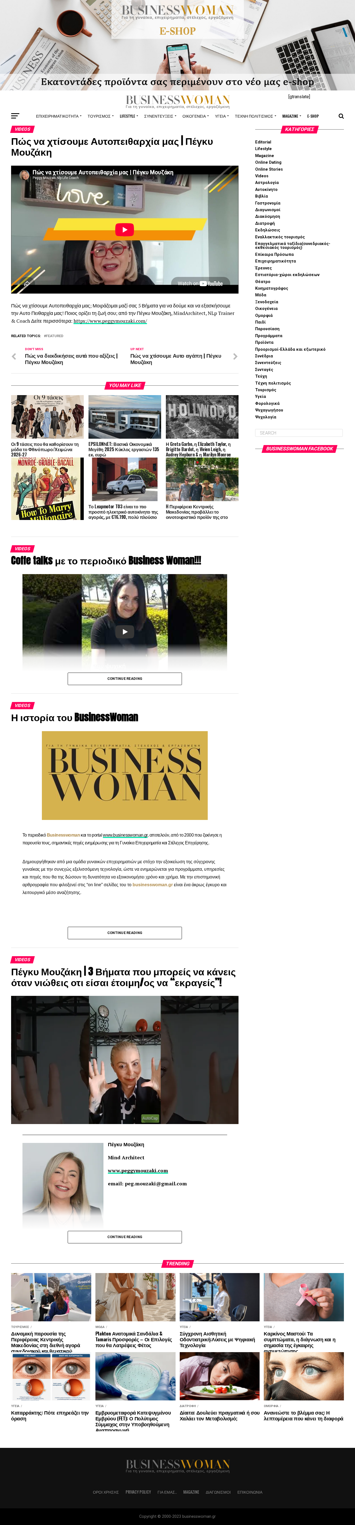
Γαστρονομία (267, 203)
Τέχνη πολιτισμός (254, 116)
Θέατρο (262, 281)
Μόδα (260, 295)
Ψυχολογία (265, 417)
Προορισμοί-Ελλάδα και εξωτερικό (290, 349)
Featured (54, 336)
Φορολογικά (267, 403)
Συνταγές (264, 369)
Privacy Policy (138, 1492)
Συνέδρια (264, 356)
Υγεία (220, 116)
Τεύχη (261, 376)
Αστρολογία (267, 182)
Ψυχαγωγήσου (269, 410)
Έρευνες (263, 268)
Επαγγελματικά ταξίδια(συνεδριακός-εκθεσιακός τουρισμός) (292, 245)
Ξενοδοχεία (266, 302)
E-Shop (313, 116)
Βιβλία (261, 196)
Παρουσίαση (267, 329)
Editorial (263, 142)
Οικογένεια (194, 116)
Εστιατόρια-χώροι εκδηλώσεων (287, 274)
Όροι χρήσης (106, 1492)
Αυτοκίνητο (266, 189)
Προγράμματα (268, 336)
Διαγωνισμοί (267, 210)
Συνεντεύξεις (158, 116)
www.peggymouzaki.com (138, 1170)
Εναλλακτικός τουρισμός (280, 237)
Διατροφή (265, 223)
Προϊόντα (264, 342)
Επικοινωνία (249, 1492)
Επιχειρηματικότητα (57, 116)
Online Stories (269, 169)
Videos (261, 176)
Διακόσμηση (267, 216)
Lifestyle (127, 116)
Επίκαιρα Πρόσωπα (274, 254)
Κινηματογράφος (271, 288)
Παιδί (260, 322)
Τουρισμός (99, 116)
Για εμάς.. (167, 1492)
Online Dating (268, 162)
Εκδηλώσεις (267, 230)
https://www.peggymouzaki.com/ (110, 321)
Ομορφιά (264, 315)
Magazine (290, 116)
